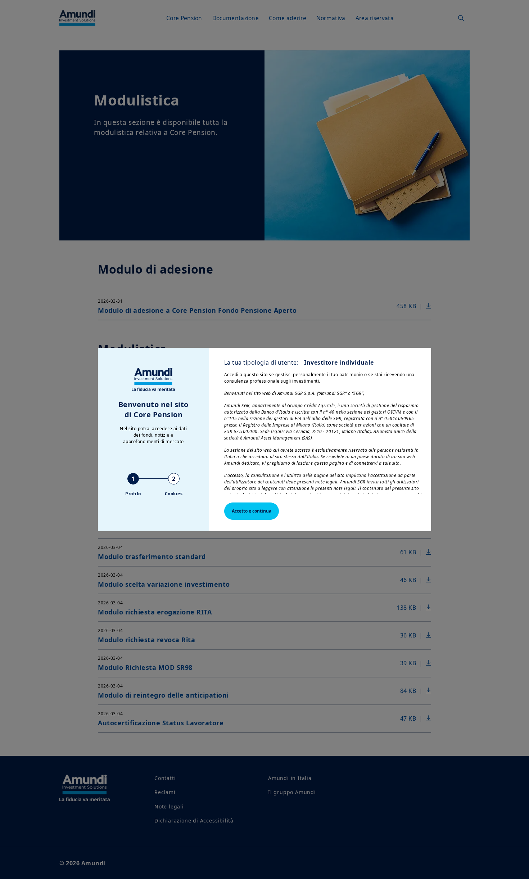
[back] (508, 475)
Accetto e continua (251, 511)
